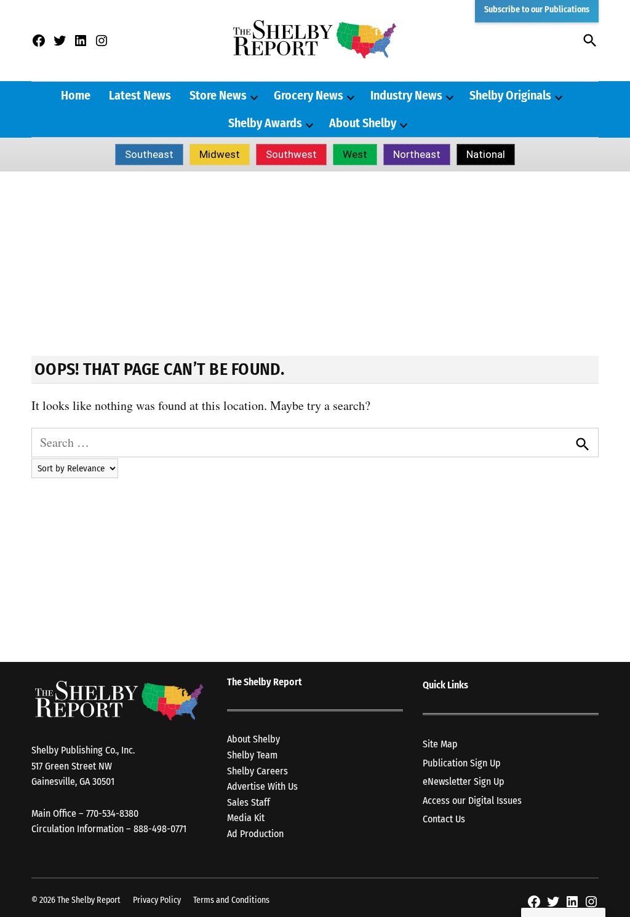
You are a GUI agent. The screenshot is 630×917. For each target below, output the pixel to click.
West (355, 154)
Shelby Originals (510, 95)
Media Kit (246, 818)
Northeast (417, 154)
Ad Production (255, 834)
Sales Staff (248, 802)
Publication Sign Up (462, 763)
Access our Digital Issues (472, 800)
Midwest (219, 154)
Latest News (140, 95)
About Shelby (362, 123)
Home (75, 95)
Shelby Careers (257, 771)
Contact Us (444, 819)
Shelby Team (252, 755)
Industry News (406, 95)
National (485, 154)
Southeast (149, 154)
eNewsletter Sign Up (463, 781)
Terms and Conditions (231, 900)
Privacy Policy (157, 900)
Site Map (440, 744)
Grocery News (308, 95)
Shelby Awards (265, 123)
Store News (218, 95)
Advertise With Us (262, 786)
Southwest (291, 154)
